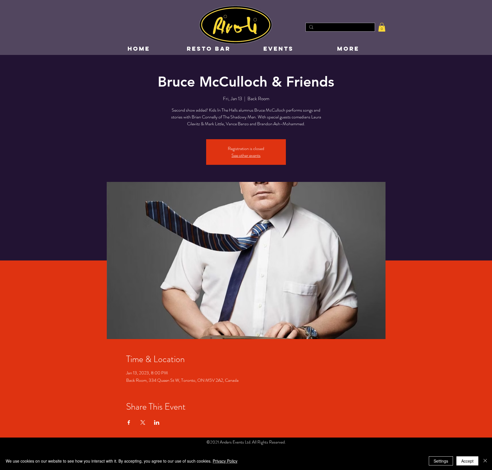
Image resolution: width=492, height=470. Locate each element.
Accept (467, 461)
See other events (246, 155)
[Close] (485, 460)
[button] (382, 27)
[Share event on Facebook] (129, 422)
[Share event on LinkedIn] (156, 422)
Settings (441, 461)
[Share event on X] (142, 422)
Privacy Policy (225, 461)
